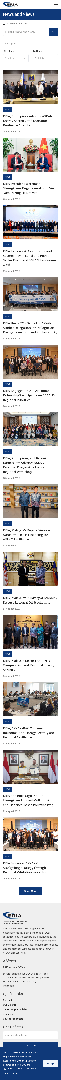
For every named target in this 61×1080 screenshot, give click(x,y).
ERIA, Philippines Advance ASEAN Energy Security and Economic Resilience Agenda (27, 120)
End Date (37, 51)
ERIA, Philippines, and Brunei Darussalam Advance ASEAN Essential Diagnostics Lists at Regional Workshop (24, 465)
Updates (8, 1014)
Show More (30, 891)
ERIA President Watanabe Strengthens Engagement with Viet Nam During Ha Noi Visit (29, 188)
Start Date (9, 51)
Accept (51, 1063)
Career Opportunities (15, 1009)
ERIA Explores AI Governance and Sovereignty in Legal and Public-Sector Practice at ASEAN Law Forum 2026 (29, 258)
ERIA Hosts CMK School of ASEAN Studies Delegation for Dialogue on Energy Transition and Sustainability (30, 327)
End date (40, 58)
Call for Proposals (13, 1019)
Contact (7, 1000)
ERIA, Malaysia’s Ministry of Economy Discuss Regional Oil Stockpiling (30, 600)
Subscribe (30, 1045)
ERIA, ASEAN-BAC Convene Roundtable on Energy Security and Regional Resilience (29, 732)
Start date (11, 58)
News (7, 109)
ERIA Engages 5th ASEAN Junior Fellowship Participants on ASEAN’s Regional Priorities (29, 395)
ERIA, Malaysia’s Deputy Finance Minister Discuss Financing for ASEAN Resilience (26, 534)
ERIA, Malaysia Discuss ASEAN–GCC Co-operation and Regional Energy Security (29, 665)
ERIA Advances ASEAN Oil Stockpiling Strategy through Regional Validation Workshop (25, 867)
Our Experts (9, 1005)
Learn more (10, 1073)
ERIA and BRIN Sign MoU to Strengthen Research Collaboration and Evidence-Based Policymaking (28, 800)
